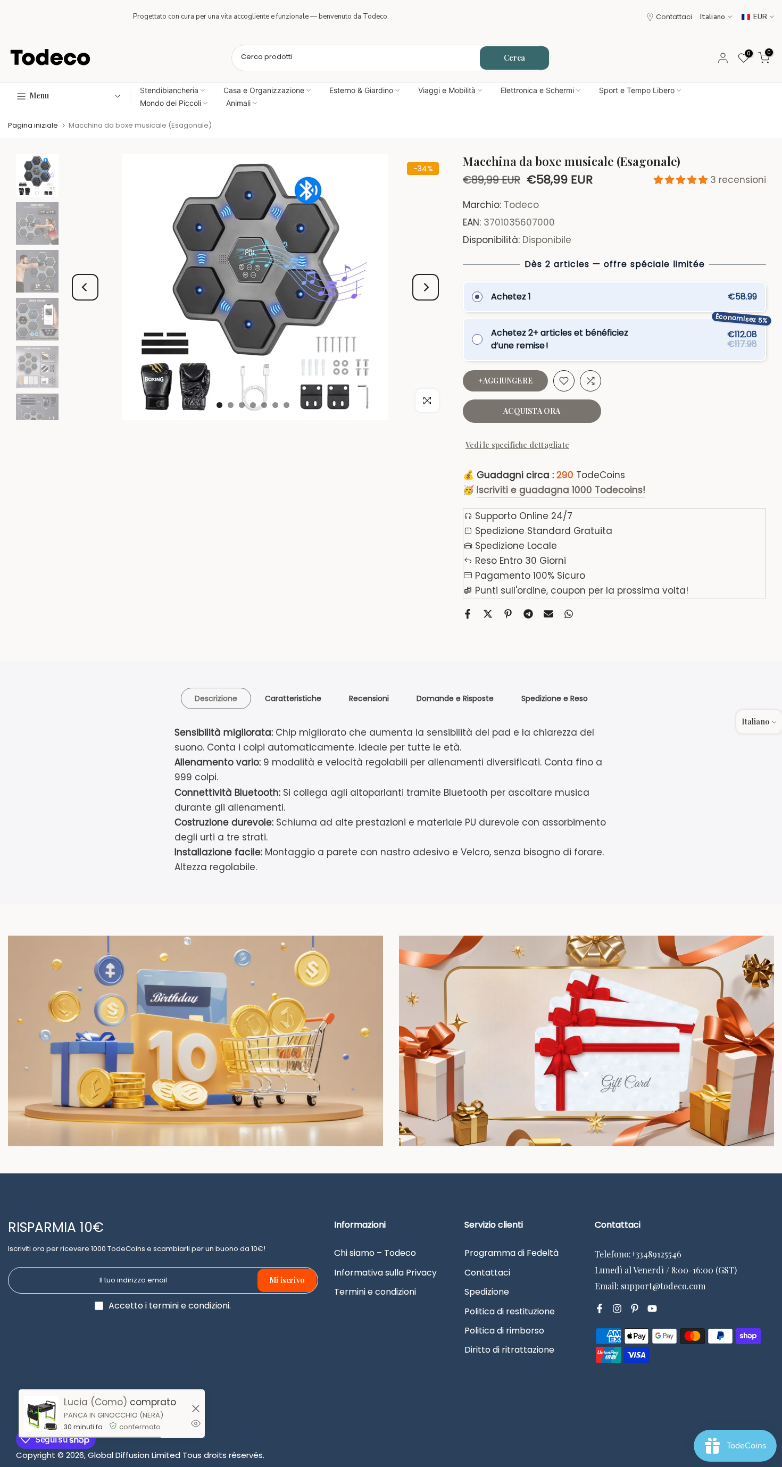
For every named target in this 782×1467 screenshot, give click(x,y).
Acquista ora (531, 411)
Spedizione (486, 1292)
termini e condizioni (189, 1306)
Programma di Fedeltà (511, 1253)
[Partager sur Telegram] (528, 614)
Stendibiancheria (169, 90)
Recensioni (369, 698)
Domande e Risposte (455, 698)
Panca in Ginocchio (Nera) (113, 1415)
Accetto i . (170, 1305)
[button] (682, 179)
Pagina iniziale (33, 125)
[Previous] (85, 287)
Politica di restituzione (509, 1312)
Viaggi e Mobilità (447, 90)
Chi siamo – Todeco (375, 1253)
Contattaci (674, 17)
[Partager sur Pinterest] (508, 614)
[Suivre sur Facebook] (599, 1308)
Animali (238, 102)
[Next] (425, 287)
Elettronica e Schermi (537, 90)
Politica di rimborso (504, 1331)
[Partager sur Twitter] (488, 614)
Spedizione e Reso (554, 698)
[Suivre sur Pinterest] (634, 1308)
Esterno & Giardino (361, 90)
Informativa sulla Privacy (385, 1273)
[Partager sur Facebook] (467, 614)
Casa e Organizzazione (263, 90)
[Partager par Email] (548, 614)
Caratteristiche (293, 698)
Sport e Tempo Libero (637, 90)
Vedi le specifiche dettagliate (517, 445)
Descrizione (216, 698)
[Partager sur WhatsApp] (568, 614)
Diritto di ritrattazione (509, 1350)
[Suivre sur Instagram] (617, 1308)
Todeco (521, 204)
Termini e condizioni (375, 1292)
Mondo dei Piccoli (170, 102)
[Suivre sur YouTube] (652, 1308)
